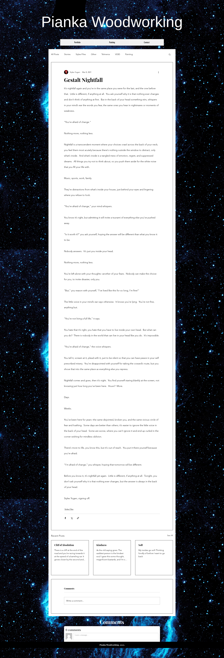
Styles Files (81, 54)
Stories (67, 54)
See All (170, 535)
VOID (117, 54)
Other (93, 54)
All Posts (55, 54)
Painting (129, 54)
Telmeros (106, 54)
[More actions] (158, 72)
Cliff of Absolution (64, 545)
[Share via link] (78, 518)
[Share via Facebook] (65, 518)
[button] (169, 54)
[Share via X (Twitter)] (71, 518)
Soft (140, 545)
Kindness (101, 545)
